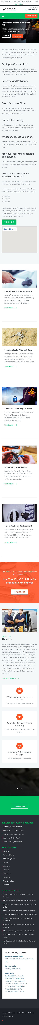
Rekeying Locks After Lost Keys (13, 830)
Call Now (6, 35)
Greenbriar (6, 885)
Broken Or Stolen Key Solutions (13, 834)
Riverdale (6, 851)
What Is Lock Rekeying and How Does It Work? (18, 931)
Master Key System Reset (11, 838)
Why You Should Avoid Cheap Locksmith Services (19, 901)
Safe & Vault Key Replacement (13, 842)
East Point (6, 877)
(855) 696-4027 (32, 10)
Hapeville (6, 870)
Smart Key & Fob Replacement (13, 827)
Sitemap (11, 1016)
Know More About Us (9, 678)
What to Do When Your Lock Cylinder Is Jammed (19, 911)
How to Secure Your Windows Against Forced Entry (20, 914)
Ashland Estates (8, 855)
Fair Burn (6, 862)
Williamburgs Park (9, 859)
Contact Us (19, 4)
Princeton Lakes (8, 881)
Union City (6, 866)
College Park (7, 873)
